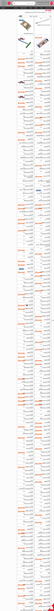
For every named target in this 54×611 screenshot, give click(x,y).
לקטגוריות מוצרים (49, 8)
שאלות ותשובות (23, 8)
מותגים (35, 8)
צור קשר (16, 8)
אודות (30, 8)
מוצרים (41, 8)
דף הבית (49, 12)
